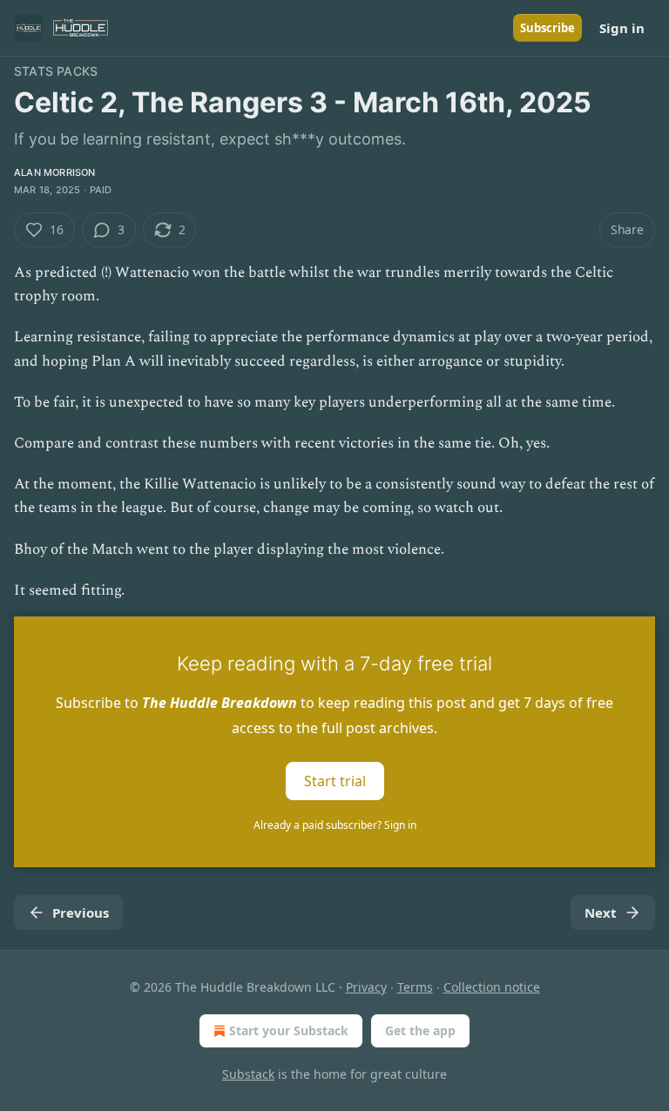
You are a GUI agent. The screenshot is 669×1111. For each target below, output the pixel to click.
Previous (80, 912)
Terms (415, 987)
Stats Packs (56, 71)
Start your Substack (288, 1030)
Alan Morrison (55, 172)
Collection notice (491, 987)
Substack (248, 1074)
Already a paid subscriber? (334, 825)
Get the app (420, 1030)
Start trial (335, 781)
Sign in (622, 28)
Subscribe (547, 28)
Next (601, 912)
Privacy (366, 987)
